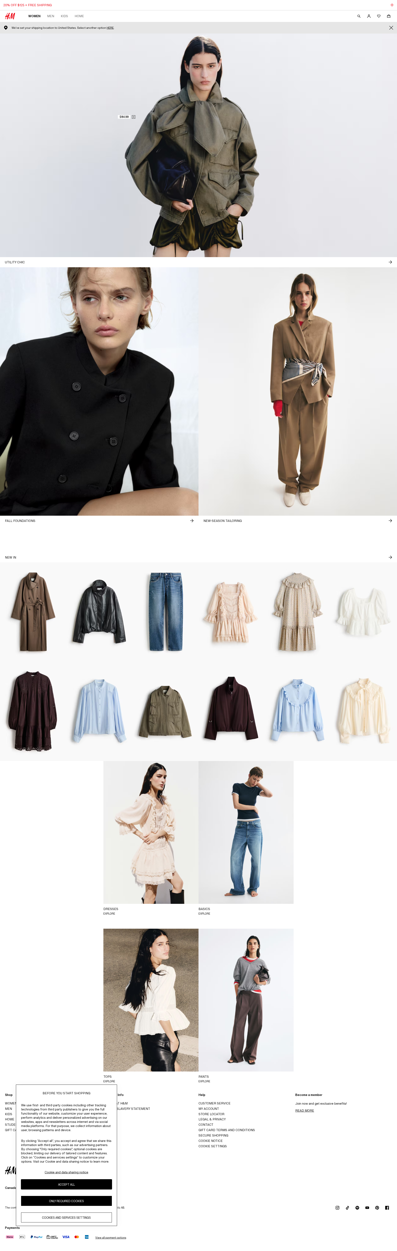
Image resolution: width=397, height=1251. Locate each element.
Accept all (66, 1184)
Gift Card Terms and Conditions (226, 1130)
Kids (64, 16)
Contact (205, 1124)
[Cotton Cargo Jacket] (165, 711)
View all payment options (110, 1237)
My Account (208, 1108)
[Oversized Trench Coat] (33, 612)
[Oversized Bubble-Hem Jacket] (99, 612)
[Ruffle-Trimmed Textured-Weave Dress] (298, 612)
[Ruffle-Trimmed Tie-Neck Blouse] (364, 711)
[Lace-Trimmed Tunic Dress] (33, 711)
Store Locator (211, 1114)
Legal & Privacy (212, 1119)
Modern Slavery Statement (126, 1108)
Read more (304, 1110)
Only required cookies (66, 1201)
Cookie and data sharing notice (66, 1172)
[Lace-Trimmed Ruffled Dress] (231, 612)
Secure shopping (213, 1135)
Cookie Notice (210, 1141)
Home (79, 16)
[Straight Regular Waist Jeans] (165, 612)
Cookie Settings (212, 1146)
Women (34, 16)
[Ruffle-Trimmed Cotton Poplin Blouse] (298, 711)
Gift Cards (14, 1130)
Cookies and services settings (66, 1217)
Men (50, 16)
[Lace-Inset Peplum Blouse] (364, 612)
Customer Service (214, 1103)
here (110, 27)
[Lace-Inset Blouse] (99, 711)
